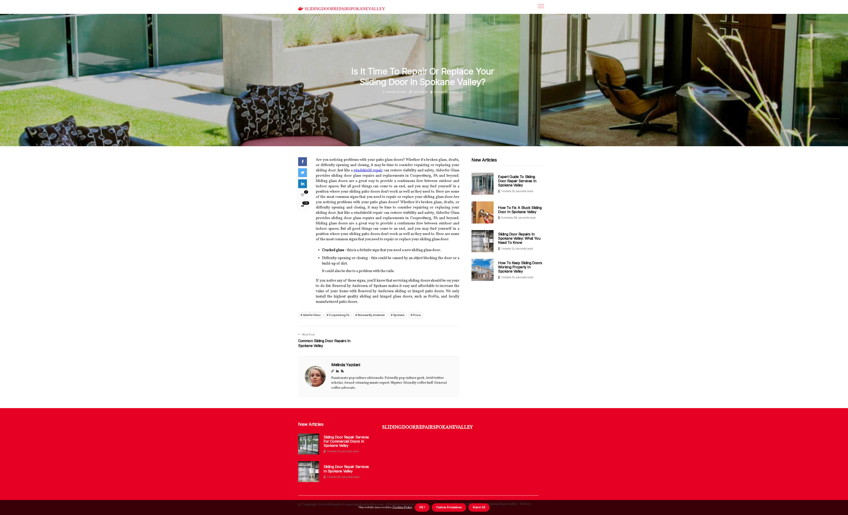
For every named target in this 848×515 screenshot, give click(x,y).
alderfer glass (312, 315)
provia (416, 315)
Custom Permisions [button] (449, 507)
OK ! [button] (422, 507)
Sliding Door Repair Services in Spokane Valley (346, 469)
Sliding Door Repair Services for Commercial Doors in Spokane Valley (346, 441)
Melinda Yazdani (396, 92)
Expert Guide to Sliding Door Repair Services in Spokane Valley (517, 180)
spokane (399, 315)
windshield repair (368, 170)
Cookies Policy (402, 507)
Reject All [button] (479, 507)
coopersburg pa (339, 315)
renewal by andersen (371, 315)
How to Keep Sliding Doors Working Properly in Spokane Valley (520, 267)
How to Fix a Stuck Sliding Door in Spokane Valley (520, 209)
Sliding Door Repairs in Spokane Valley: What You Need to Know (519, 238)
